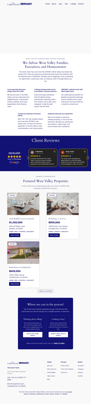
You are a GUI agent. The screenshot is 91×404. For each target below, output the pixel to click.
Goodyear (32, 394)
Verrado (57, 394)
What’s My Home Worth (33, 334)
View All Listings (45, 291)
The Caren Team (13, 368)
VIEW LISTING (14, 235)
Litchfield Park (40, 394)
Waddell (65, 394)
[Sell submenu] (68, 3)
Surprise (51, 394)
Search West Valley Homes (58, 334)
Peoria (47, 394)
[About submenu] (56, 3)
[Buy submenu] (62, 3)
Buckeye (26, 394)
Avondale (69, 392)
